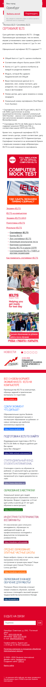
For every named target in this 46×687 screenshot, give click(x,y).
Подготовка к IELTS (15, 223)
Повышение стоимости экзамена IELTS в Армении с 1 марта (32, 363)
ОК (39, 622)
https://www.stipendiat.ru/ (15, 483)
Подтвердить (31, 14)
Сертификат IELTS (23, 25)
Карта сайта (9, 665)
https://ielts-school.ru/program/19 (18, 453)
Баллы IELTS (16, 236)
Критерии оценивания (20, 245)
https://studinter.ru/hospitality (16, 542)
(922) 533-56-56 (15, 635)
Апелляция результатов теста (24, 242)
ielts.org (21, 677)
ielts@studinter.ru (17, 639)
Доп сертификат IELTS (20, 239)
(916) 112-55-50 (19, 637)
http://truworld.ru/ (11, 599)
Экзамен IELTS (13, 208)
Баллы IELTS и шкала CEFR (23, 248)
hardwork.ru (21, 659)
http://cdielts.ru (10, 399)
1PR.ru (21, 661)
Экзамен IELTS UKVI (16, 218)
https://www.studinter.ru (14, 429)
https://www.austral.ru (13, 510)
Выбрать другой (13, 14)
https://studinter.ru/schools (15, 572)
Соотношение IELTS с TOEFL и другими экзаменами (24, 252)
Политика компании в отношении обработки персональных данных (22, 650)
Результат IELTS (9, 25)
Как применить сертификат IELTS (22, 258)
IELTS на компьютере (16, 213)
